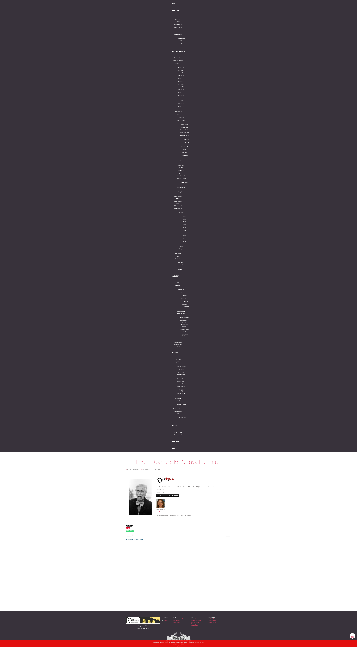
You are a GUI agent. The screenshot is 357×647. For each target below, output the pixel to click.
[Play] (157, 495)
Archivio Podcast (213, 619)
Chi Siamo (178, 17)
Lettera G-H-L (184, 301)
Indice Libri (181, 265)
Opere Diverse (184, 182)
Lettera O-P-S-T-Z (184, 307)
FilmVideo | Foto (181, 393)
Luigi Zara (181, 191)
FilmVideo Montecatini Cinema (184, 324)
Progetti (181, 249)
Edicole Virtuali (178, 206)
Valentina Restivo (184, 130)
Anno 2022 (181, 78)
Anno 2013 (181, 103)
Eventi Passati (178, 435)
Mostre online (178, 111)
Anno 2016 (181, 95)
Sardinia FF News (181, 404)
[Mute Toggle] (173, 495)
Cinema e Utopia (195, 625)
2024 (184, 222)
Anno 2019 (181, 87)
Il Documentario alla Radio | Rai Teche (178, 344)
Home (174, 3)
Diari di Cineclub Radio (178, 197)
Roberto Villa (184, 127)
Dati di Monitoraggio (196, 620)
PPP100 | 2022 (181, 120)
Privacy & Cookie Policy (143, 628)
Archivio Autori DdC (178, 619)
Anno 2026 (181, 67)
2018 (184, 233)
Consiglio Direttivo (177, 20)
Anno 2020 (181, 84)
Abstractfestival (184, 317)
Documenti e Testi (181, 39)
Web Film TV (178, 285)
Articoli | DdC (184, 147)
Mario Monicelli (181, 175)
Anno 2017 (181, 92)
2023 (184, 224)
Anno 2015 (181, 98)
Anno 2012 (181, 106)
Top (352, 637)
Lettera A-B (184, 293)
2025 (184, 219)
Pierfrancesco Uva (181, 188)
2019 (184, 238)
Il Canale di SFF (184, 320)
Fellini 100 (181, 170)
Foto (184, 158)
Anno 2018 (181, 89)
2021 (184, 230)
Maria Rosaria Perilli (134, 469)
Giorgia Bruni (187, 139)
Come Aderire (178, 27)
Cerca (174, 448)
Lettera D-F (184, 298)
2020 (184, 236)
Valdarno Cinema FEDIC (184, 330)
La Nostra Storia (178, 24)
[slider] (176, 495)
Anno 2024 (181, 73)
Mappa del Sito (176, 622)
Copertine (181, 117)
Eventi (181, 246)
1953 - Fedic (181, 369)
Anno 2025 (181, 70)
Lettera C (184, 295)
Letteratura (129, 539)
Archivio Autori (212, 620)
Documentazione (184, 161)
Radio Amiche (178, 269)
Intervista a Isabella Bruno (181, 373)
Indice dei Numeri (178, 60)
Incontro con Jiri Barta (181, 382)
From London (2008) (181, 390)
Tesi (181, 43)
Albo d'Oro (178, 253)
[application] (167, 495)
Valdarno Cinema (177, 409)
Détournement (181, 115)
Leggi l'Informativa (200, 642)
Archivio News (176, 620)
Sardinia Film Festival (178, 399)
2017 (184, 241)
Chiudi (194, 642)
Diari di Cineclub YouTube (178, 202)
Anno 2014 (181, 101)
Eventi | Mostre (184, 124)
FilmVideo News (181, 366)
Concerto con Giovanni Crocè (181, 378)
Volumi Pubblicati (184, 132)
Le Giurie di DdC (181, 417)
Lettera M (184, 304)
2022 (184, 227)
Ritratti (184, 149)
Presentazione (178, 58)
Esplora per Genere (213, 622)
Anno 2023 (181, 75)
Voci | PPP (187, 142)
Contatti (175, 441)
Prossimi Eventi (178, 432)
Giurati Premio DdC (178, 412)
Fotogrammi (184, 155)
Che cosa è (181, 262)
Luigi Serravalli (181, 386)
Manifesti (184, 152)
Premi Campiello (138, 539)
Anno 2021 (181, 81)
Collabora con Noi (178, 31)
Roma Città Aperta (181, 166)
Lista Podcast (160, 512)
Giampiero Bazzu (181, 173)
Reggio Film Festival (184, 335)
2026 (184, 216)
